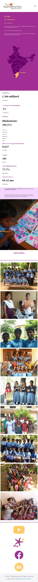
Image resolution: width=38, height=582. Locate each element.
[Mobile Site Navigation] (35, 6)
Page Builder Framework (23, 579)
